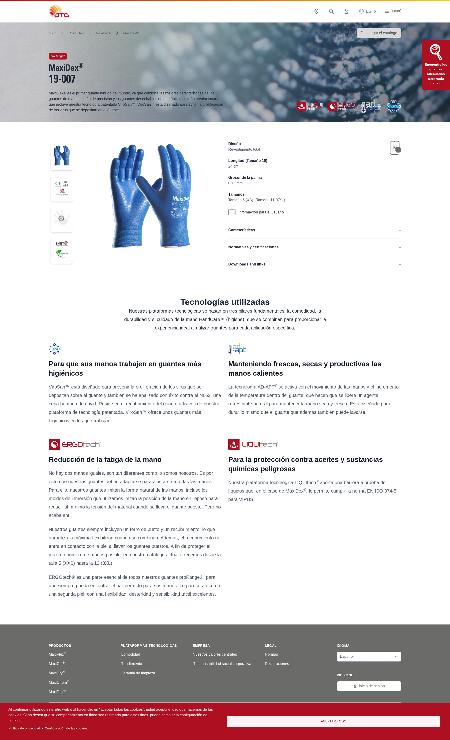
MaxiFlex (57, 654)
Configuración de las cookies (66, 728)
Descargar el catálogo (379, 33)
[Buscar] (332, 11)
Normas (271, 654)
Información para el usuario (261, 212)
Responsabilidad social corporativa (222, 664)
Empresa (201, 645)
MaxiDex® (103, 33)
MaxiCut (57, 664)
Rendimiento (131, 664)
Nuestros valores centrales (215, 654)
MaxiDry (57, 673)
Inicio (52, 33)
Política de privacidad (24, 728)
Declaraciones (277, 664)
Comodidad (130, 654)
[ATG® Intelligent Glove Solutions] (59, 11)
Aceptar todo (333, 721)
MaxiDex (57, 692)
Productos (76, 33)
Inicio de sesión (372, 686)
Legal (271, 645)
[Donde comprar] (317, 11)
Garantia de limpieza (138, 673)
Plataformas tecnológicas (149, 645)
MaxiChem (59, 682)
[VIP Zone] (347, 11)
